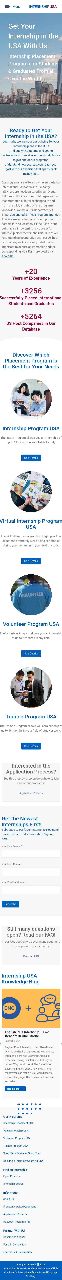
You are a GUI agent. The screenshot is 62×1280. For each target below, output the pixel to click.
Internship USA (13, 1040)
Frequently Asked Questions (19, 1206)
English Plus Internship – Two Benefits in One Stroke (27, 1034)
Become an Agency (14, 1237)
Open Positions (12, 1176)
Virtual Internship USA (15, 1130)
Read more (13, 1088)
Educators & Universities (17, 1252)
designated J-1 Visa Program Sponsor (34, 214)
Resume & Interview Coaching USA (23, 1160)
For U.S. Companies (14, 1244)
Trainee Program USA (15, 1145)
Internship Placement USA (18, 1123)
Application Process (31, 793)
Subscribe (10, 904)
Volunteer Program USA (17, 1138)
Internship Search (13, 1183)
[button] (18, 1104)
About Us (8, 256)
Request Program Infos (16, 1221)
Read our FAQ (31, 956)
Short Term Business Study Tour (21, 1153)
